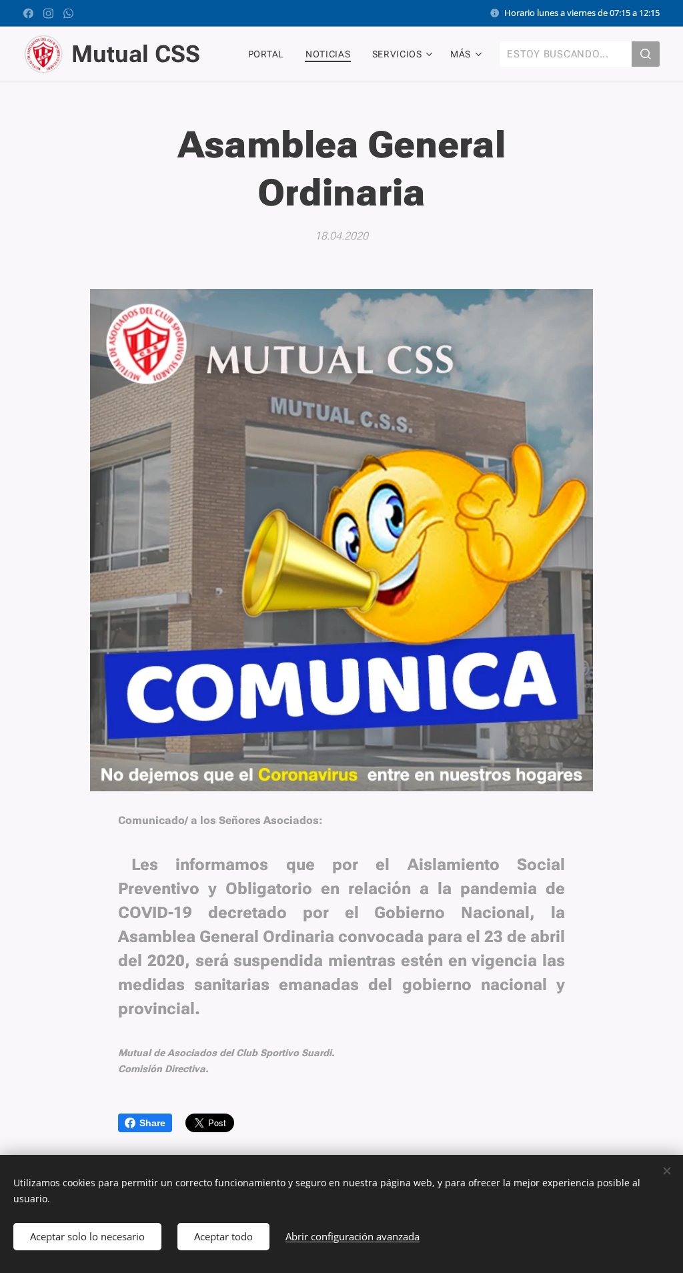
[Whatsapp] (68, 13)
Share (152, 1123)
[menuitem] (270, 54)
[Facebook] (28, 13)
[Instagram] (48, 13)
